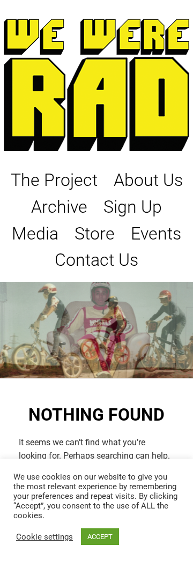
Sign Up (132, 207)
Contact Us (96, 260)
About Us (148, 180)
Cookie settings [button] (44, 537)
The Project (54, 180)
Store (95, 233)
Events (156, 233)
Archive (59, 207)
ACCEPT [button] (100, 537)
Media (35, 233)
